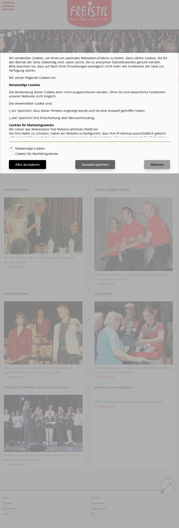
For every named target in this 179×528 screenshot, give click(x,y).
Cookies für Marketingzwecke (36, 154)
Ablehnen (157, 164)
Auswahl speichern (95, 164)
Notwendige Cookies (30, 148)
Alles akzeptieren (27, 164)
